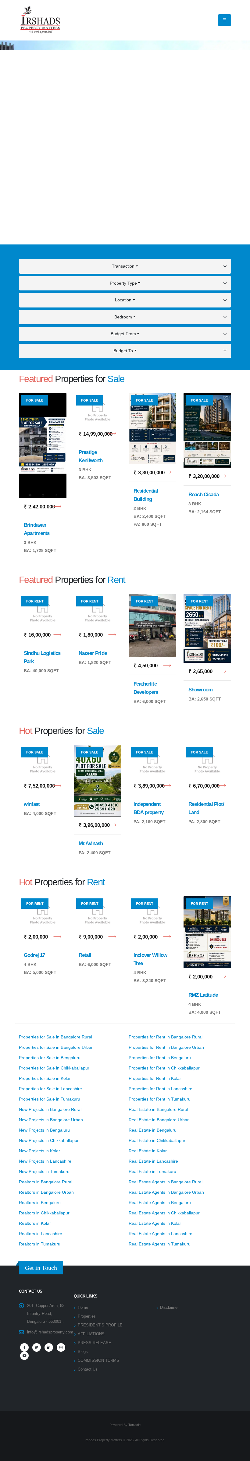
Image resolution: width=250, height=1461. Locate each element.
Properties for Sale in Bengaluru (49, 1057)
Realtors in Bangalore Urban (46, 1192)
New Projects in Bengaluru (44, 1130)
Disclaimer (169, 1307)
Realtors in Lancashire (40, 1233)
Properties (87, 1316)
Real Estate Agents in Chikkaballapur (164, 1212)
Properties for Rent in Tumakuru (160, 1099)
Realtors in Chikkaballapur (44, 1212)
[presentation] (15, 142)
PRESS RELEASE (94, 1343)
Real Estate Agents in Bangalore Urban (166, 1192)
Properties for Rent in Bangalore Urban (166, 1047)
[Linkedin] (49, 1347)
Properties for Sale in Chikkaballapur (54, 1068)
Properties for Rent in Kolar (155, 1078)
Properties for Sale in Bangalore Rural (55, 1036)
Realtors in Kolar (35, 1223)
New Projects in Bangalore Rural (50, 1109)
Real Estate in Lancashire (153, 1161)
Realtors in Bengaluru (40, 1202)
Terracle (134, 1425)
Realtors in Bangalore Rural (45, 1181)
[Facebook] (24, 1347)
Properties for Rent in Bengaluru (160, 1057)
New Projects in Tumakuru (44, 1171)
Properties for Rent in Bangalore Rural (165, 1036)
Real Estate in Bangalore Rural (158, 1109)
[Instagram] (61, 1347)
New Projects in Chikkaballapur (49, 1140)
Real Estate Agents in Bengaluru (160, 1202)
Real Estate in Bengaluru (153, 1130)
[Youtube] (24, 1355)
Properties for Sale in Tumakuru (49, 1099)
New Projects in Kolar (39, 1150)
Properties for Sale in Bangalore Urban (56, 1047)
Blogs (83, 1352)
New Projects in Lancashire (45, 1161)
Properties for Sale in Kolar (45, 1078)
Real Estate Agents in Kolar (155, 1223)
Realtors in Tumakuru (39, 1243)
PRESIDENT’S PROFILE (100, 1325)
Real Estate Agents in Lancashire (160, 1233)
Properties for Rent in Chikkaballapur (164, 1068)
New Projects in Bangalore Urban (51, 1119)
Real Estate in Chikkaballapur (157, 1140)
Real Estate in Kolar (148, 1150)
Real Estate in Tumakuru (152, 1171)
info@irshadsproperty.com (50, 1332)
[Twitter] (36, 1347)
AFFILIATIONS (91, 1334)
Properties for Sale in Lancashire (50, 1088)
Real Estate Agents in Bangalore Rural (165, 1181)
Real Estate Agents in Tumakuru (160, 1243)
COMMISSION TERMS (98, 1360)
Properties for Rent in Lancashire (160, 1088)
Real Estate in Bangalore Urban (159, 1119)
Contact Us (88, 1369)
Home (83, 1307)
